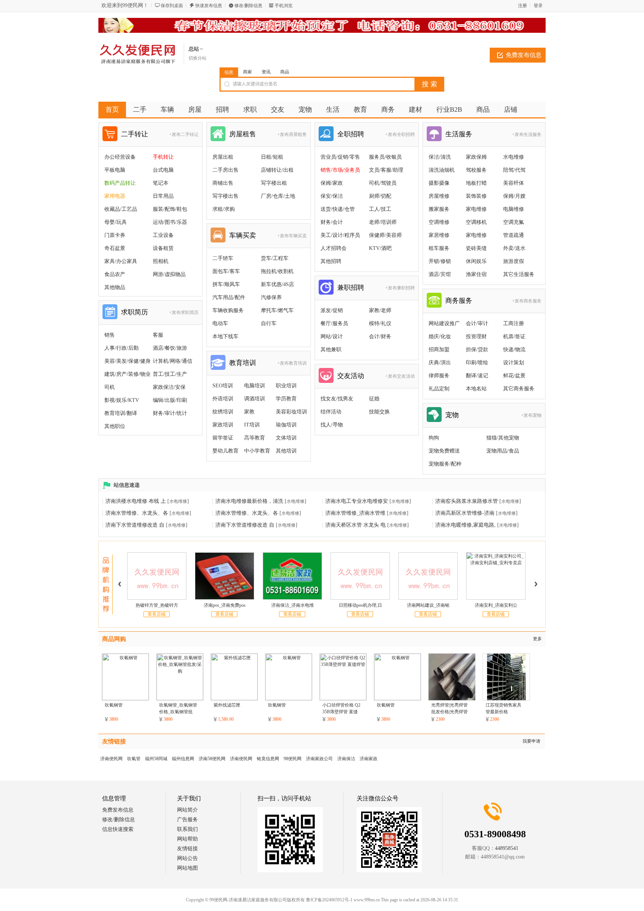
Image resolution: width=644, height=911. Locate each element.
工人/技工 (380, 209)
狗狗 (434, 438)
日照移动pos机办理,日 (360, 605)
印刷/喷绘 (477, 362)
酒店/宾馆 (440, 274)
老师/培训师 (383, 222)
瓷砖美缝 (476, 248)
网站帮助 (187, 839)
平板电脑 (114, 170)
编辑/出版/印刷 (170, 400)
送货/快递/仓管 (338, 209)
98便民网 (293, 758)
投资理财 (476, 336)
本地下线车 (225, 336)
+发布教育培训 (292, 363)
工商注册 (513, 323)
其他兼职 (331, 349)
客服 (158, 335)
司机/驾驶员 (383, 183)
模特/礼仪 (380, 323)
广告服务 (187, 819)
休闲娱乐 (476, 261)
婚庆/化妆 (440, 336)
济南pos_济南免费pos (225, 605)
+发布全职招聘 (400, 134)
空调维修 (439, 222)
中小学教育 (257, 451)
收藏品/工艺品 (120, 209)
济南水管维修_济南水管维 (355, 513)
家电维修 (476, 209)
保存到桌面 (172, 5)
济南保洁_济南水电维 (292, 605)
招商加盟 (439, 349)
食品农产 (114, 274)
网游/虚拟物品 (169, 274)
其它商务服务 (518, 388)
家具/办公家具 (120, 261)
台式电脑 (163, 170)
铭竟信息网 (268, 758)
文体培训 (286, 438)
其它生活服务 (518, 274)
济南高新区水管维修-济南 (465, 513)
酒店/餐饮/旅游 (170, 348)
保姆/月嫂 (514, 196)
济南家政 (369, 758)
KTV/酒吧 (380, 248)
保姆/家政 (332, 183)
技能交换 (379, 412)
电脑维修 (513, 209)
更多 (537, 638)
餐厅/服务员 (334, 323)
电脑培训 (254, 385)
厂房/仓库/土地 (278, 196)
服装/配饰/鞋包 (170, 209)
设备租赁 (163, 248)
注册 (522, 5)
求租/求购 (223, 209)
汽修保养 (271, 297)
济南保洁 (346, 758)
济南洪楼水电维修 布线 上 (135, 501)
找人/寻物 (332, 425)
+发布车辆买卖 (292, 235)
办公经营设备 (120, 157)
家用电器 (114, 196)
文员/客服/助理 (386, 170)
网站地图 (187, 868)
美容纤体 (513, 183)
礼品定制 (439, 388)
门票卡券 (114, 235)
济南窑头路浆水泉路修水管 (466, 501)
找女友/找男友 (337, 398)
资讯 (266, 71)
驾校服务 (476, 170)
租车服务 (439, 248)
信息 (228, 72)
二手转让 (134, 134)
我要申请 (531, 741)
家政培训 (222, 425)
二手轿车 (222, 258)
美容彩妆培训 (291, 412)
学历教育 (286, 398)
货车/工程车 (274, 258)
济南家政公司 (319, 758)
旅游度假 (513, 261)
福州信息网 (183, 758)
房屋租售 (242, 134)
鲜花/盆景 (514, 375)
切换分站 (197, 58)
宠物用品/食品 (502, 451)
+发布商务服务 (527, 301)
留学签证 (222, 438)
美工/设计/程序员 (340, 235)
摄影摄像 (439, 183)
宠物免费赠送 (444, 451)
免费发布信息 (524, 55)
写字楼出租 (274, 183)
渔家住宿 (476, 274)
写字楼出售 (225, 196)
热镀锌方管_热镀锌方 (157, 605)
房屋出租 (222, 157)
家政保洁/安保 (169, 387)
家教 (249, 412)
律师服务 (439, 375)
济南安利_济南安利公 (496, 605)
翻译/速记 (477, 375)
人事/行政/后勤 (121, 348)
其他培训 (286, 451)
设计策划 (513, 362)
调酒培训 (254, 398)
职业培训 (286, 385)
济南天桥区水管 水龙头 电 (355, 525)
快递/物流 (514, 349)
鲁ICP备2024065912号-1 (329, 899)
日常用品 (163, 196)
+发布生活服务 (527, 134)
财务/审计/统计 (170, 413)
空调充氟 (513, 222)
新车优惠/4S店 (277, 284)
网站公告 (187, 858)
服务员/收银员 (385, 157)
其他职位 (114, 426)
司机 (109, 387)
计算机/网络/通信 (172, 361)
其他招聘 (331, 261)
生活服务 (458, 134)
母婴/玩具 (115, 222)
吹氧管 (134, 758)
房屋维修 (439, 196)
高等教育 (254, 438)
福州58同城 (156, 758)
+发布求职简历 (184, 312)
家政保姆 (476, 157)
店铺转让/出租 (277, 170)
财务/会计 (332, 222)
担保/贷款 (477, 349)
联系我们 (187, 829)
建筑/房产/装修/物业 (127, 374)
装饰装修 (476, 196)
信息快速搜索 (117, 829)
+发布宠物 (531, 415)
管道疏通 (513, 235)
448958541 (506, 848)
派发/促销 (332, 310)
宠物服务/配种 (445, 464)
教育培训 (242, 362)
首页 (112, 109)
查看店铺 (156, 614)
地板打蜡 (476, 183)
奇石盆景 (114, 248)
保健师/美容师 (385, 235)
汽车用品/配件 (228, 297)
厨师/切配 (380, 196)
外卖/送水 (514, 248)
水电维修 (513, 157)
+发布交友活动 (400, 376)
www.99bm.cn (367, 899)
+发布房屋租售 (292, 134)
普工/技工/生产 (170, 374)
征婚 (374, 398)
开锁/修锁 (440, 261)
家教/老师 (380, 310)
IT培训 (252, 425)
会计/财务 (380, 336)
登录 (538, 5)
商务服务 (458, 300)
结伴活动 (331, 412)
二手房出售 (225, 170)
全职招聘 (350, 134)
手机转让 (163, 157)
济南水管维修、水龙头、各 (136, 513)
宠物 (452, 415)
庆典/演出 (440, 362)
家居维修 (439, 235)
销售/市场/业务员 (340, 170)
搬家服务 (439, 209)
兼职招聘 (350, 287)
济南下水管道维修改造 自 (134, 525)
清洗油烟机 (442, 170)
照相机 (160, 261)
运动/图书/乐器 (170, 222)
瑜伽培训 (286, 425)
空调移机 (476, 222)
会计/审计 (477, 323)
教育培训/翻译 (120, 413)
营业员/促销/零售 (340, 157)
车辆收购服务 (228, 310)
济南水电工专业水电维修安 (356, 501)
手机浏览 (284, 5)
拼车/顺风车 (226, 284)
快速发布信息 (208, 5)
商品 (284, 71)
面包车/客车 (226, 271)
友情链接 (187, 848)
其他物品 (114, 287)
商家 (247, 71)
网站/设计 (332, 336)
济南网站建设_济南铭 (428, 605)
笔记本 (160, 183)
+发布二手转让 (184, 134)
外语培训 (222, 398)
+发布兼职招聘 (400, 288)
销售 (109, 335)
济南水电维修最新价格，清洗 (249, 501)
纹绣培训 (222, 412)
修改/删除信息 (248, 5)
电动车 (220, 323)
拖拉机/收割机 (277, 271)
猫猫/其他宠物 (502, 438)
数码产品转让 (120, 183)
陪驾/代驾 (514, 170)
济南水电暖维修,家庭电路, (465, 525)
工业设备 (163, 235)
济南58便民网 (212, 758)
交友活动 (350, 376)
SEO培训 (222, 385)
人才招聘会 (334, 248)
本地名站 (476, 388)
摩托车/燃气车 (277, 310)
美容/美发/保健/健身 (127, 361)
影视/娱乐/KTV (121, 400)
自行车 (269, 323)
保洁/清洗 (440, 157)
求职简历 (134, 312)
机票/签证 (514, 336)
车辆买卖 (242, 235)
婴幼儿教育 (225, 451)
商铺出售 (222, 183)
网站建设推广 (444, 323)
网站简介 (187, 810)
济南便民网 (111, 758)
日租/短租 (272, 157)
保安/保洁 (332, 196)
